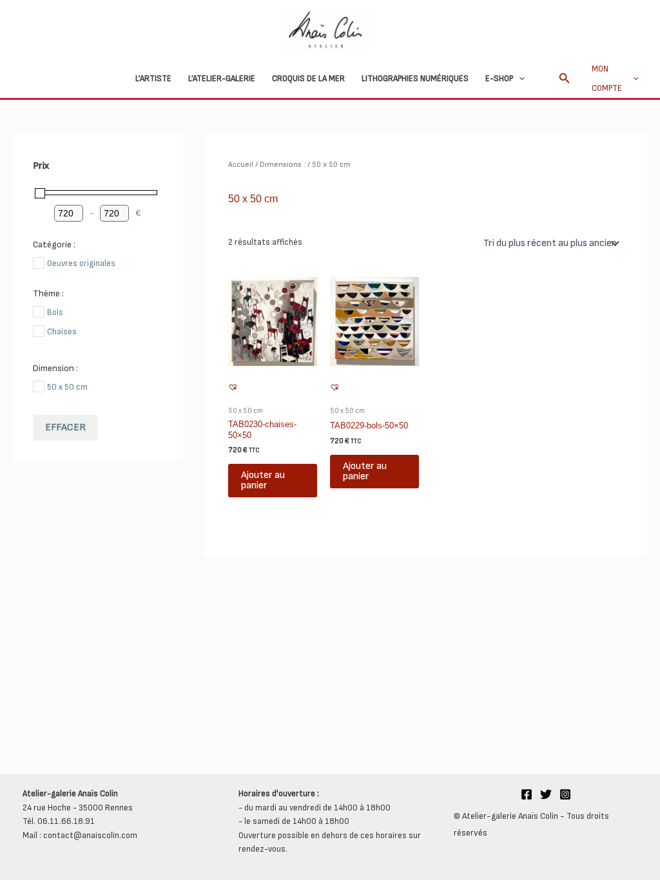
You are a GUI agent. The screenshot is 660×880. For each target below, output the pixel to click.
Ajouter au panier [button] (263, 480)
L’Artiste (153, 78)
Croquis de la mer (308, 78)
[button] (519, 78)
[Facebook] (526, 794)
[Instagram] (565, 794)
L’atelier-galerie (221, 78)
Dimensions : (283, 164)
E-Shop (499, 78)
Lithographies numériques (415, 78)
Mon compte (607, 78)
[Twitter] (546, 794)
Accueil (240, 164)
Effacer (65, 427)
